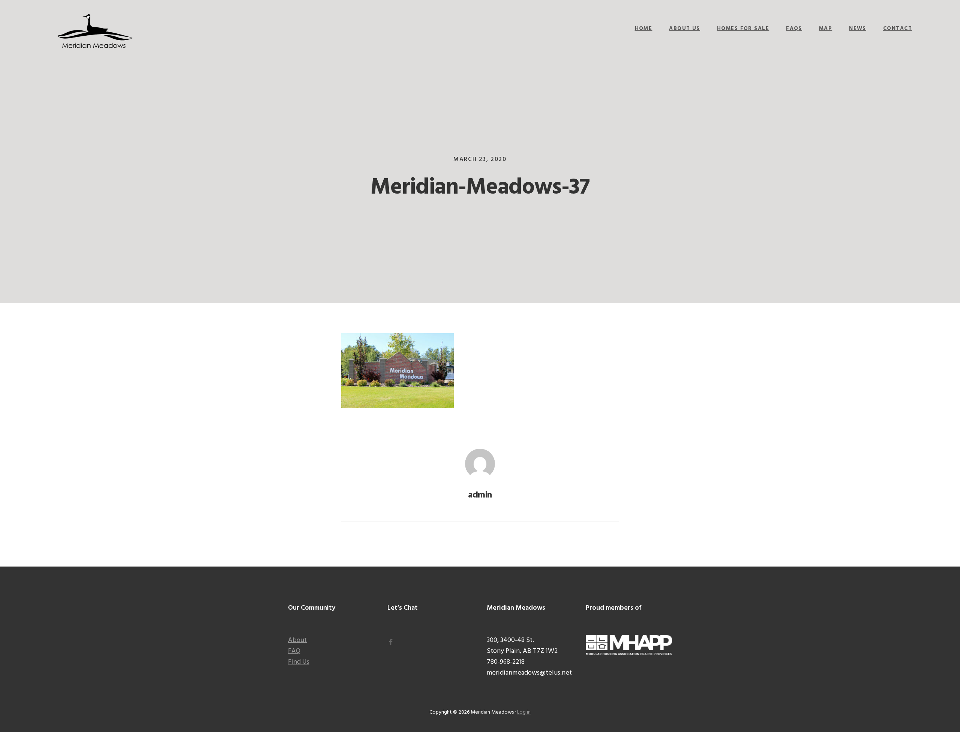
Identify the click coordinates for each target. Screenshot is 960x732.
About (297, 640)
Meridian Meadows (95, 32)
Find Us (298, 662)
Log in (524, 712)
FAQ (294, 651)
